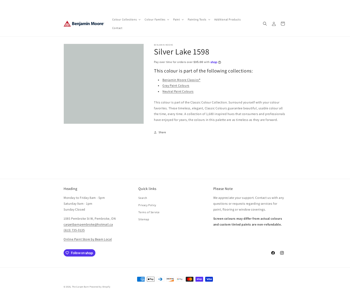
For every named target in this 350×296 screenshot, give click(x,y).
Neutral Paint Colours (178, 91)
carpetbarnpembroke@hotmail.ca (88, 224)
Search (142, 198)
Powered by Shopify (100, 286)
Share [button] (162, 132)
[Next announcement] (218, 5)
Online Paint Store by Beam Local (88, 239)
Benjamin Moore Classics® (181, 80)
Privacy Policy (147, 205)
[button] (126, 19)
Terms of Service (149, 212)
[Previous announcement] (131, 5)
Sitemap (143, 219)
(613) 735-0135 (74, 230)
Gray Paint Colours (175, 85)
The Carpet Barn (80, 286)
